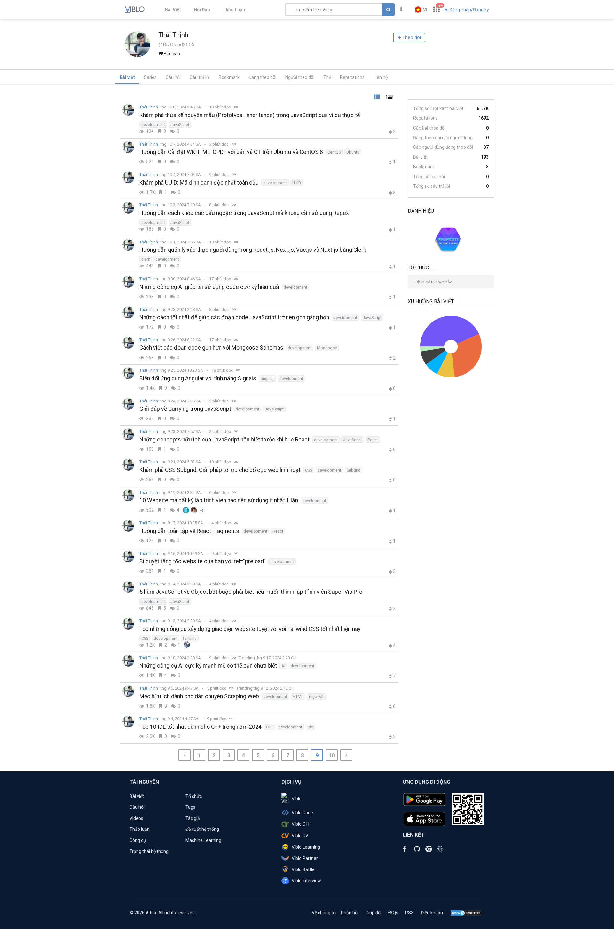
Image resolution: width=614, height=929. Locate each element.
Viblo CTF (301, 824)
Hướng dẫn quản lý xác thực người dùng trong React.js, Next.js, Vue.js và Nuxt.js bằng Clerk (252, 250)
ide (310, 727)
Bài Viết (173, 9)
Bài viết (127, 77)
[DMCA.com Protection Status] (466, 912)
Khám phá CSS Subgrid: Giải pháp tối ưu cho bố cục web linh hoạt (220, 470)
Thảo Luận (234, 9)
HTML (298, 696)
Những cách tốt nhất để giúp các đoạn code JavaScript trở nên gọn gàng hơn (234, 317)
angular (267, 378)
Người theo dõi (299, 77)
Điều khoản (432, 912)
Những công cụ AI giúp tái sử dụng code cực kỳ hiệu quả (209, 287)
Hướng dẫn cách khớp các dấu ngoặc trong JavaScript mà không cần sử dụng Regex (244, 213)
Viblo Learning (306, 847)
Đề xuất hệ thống (202, 829)
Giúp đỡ (373, 912)
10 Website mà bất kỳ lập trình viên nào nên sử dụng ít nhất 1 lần (218, 500)
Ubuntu (352, 152)
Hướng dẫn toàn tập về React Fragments (189, 531)
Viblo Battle (303, 869)
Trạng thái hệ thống (149, 851)
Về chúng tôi (324, 912)
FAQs (393, 912)
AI (283, 665)
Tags (190, 807)
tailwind (190, 638)
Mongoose (327, 347)
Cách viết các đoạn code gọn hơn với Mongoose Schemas (211, 348)
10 (332, 755)
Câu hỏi (173, 77)
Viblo (297, 798)
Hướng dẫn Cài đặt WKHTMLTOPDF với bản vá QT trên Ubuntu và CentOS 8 (231, 152)
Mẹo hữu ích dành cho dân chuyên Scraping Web (199, 696)
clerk (145, 259)
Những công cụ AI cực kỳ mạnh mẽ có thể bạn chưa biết (208, 666)
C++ (269, 727)
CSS (308, 470)
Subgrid (353, 470)
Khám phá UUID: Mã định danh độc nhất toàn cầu (199, 182)
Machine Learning (203, 840)
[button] (421, 9)
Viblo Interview (306, 880)
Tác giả (192, 818)
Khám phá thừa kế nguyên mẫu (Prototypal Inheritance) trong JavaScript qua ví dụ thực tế (249, 115)
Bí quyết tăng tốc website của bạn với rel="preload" (202, 561)
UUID (296, 182)
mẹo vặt (316, 696)
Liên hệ (381, 77)
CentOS (334, 152)
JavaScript (179, 124)
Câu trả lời (200, 77)
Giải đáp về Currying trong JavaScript (185, 409)
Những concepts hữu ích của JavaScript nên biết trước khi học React (224, 439)
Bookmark (229, 77)
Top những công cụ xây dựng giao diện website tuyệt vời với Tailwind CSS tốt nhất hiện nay (249, 629)
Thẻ (327, 77)
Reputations (352, 77)
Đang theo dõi (262, 77)
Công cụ (138, 840)
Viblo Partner (305, 858)
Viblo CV (300, 835)
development (153, 124)
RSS (409, 912)
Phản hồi (349, 912)
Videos (136, 818)
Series (150, 77)
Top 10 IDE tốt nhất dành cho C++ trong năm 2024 (200, 727)
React (372, 439)
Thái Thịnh (148, 107)
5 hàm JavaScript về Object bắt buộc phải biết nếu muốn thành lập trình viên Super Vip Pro (250, 592)
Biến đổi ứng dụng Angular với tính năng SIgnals (197, 378)
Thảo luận (140, 829)
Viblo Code (302, 812)
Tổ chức (193, 796)
